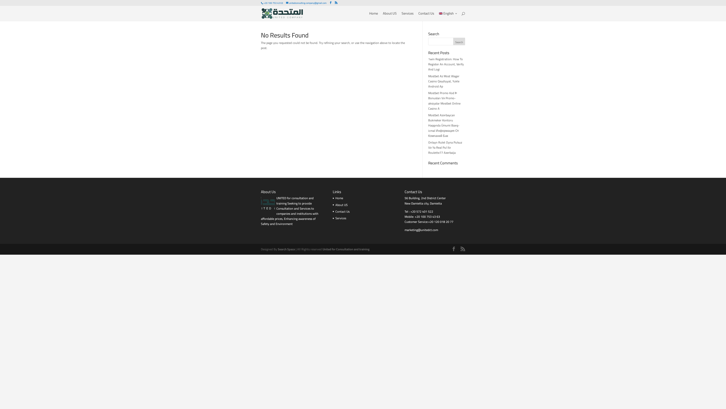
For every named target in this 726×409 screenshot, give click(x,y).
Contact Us (426, 14)
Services (407, 14)
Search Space (286, 249)
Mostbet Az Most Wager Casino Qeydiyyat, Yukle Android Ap (443, 81)
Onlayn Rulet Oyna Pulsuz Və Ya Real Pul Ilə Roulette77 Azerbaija (445, 147)
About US (390, 14)
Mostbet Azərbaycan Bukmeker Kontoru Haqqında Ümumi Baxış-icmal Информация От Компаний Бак (443, 125)
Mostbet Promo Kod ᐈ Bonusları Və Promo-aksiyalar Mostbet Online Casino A (444, 100)
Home (373, 14)
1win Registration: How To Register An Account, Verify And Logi (446, 64)
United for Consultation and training (346, 249)
